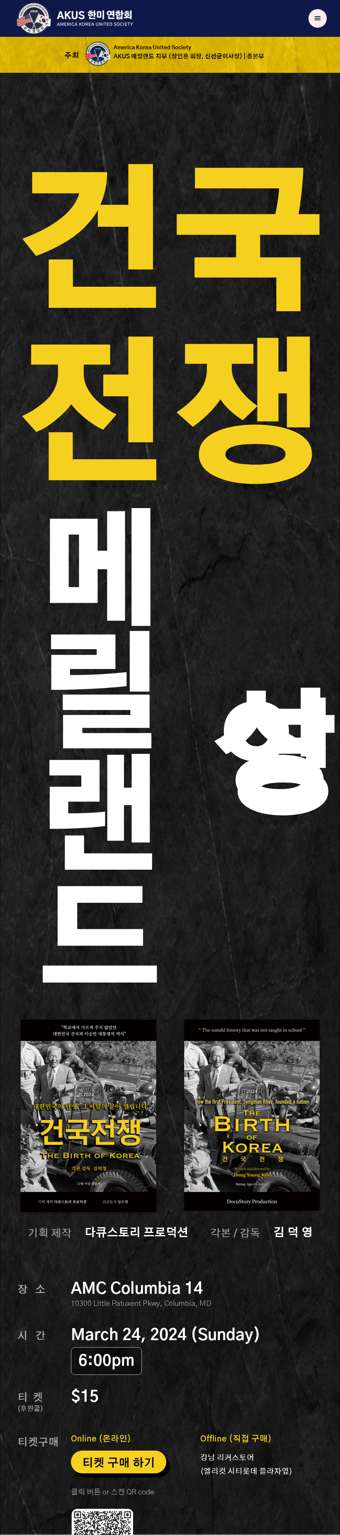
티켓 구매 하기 (118, 1463)
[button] (317, 18)
